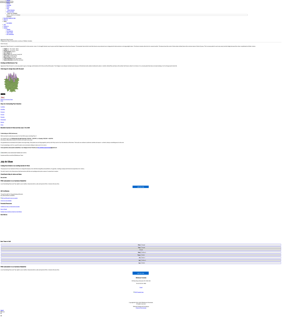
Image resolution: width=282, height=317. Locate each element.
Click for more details (6, 200)
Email (141, 287)
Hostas (8, 2)
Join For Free (140, 187)
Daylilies (3, 109)
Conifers (3, 106)
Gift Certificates (10, 34)
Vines (7, 8)
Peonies (8, 3)
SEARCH (9, 16)
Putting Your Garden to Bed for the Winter (11, 211)
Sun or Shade (4, 209)
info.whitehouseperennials (44, 147)
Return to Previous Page (7, 99)
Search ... (8, 14)
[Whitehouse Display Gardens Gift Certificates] (9, 198)
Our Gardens (9, 23)
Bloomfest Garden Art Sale (9, 18)
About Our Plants (10, 11)
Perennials (8, 5)
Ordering (5, 28)
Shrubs (7, 7)
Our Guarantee (9, 31)
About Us (6, 20)
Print (2, 101)
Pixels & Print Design (141, 307)
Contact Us (6, 26)
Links (5, 24)
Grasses (3, 112)
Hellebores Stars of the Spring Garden (10, 206)
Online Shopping (11, 10)
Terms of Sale (9, 32)
